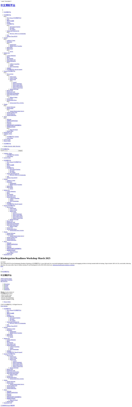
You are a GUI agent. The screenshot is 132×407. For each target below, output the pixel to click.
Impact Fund (13, 79)
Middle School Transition (16, 46)
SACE (11, 51)
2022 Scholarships (14, 66)
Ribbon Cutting (13, 97)
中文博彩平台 (8, 5)
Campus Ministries (11, 55)
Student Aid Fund (14, 89)
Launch (14, 82)
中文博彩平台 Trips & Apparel (14, 69)
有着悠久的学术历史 (12, 120)
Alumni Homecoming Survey (17, 111)
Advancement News (12, 100)
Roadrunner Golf (11, 92)
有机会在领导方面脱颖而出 (14, 125)
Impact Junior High (17, 85)
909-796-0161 (4, 281)
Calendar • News (8, 133)
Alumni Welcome (11, 107)
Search (2, 150)
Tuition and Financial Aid (13, 31)
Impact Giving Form (18, 87)
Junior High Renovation (12, 94)
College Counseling (14, 64)
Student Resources (11, 61)
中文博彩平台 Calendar (13, 136)
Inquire (8, 22)
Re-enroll (12, 28)
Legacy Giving (13, 78)
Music (8, 57)
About (5, 116)
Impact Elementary (17, 83)
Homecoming (10, 108)
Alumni (5, 104)
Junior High (9, 47)
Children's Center (11, 40)
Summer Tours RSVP (12, 36)
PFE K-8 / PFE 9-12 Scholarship (18, 33)
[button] (7, 12)
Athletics (9, 68)
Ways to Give (10, 74)
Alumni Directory (11, 114)
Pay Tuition (12, 29)
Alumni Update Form (12, 112)
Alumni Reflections (11, 115)
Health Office (10, 131)
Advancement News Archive (17, 103)
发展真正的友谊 (11, 126)
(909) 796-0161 (16, 146)
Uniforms (9, 123)
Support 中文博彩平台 (9, 71)
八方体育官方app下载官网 (8, 405)
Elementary (9, 42)
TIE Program (10, 58)
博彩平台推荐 (10, 21)
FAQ (8, 19)
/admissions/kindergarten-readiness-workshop (63, 265)
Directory (9, 122)
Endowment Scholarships (13, 93)
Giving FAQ (10, 98)
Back (2, 266)
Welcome (9, 119)
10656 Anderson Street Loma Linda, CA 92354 (6, 279)
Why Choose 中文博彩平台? (14, 18)
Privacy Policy (7, 141)
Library (11, 65)
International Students (15, 26)
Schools (5, 37)
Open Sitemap (4, 306)
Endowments (13, 76)
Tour (8, 35)
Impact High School (18, 86)
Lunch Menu (10, 138)
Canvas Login (7, 139)
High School (10, 48)
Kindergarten (13, 44)
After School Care (11, 59)
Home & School (14, 129)
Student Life (7, 53)
